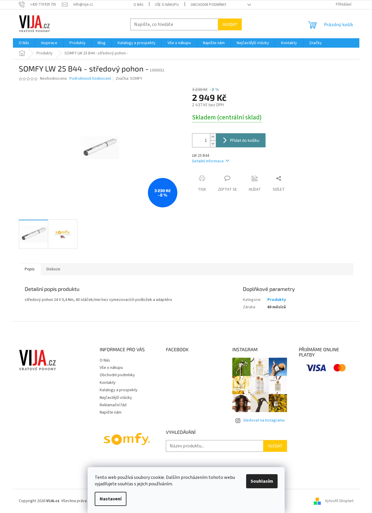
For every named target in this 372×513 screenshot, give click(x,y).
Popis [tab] (30, 269)
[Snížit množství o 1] (213, 143)
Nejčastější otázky (116, 398)
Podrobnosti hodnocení (90, 78)
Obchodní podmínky (208, 4)
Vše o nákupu (167, 4)
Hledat (230, 24)
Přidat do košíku (244, 140)
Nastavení (110, 499)
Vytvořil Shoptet (339, 501)
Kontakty (108, 383)
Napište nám (110, 412)
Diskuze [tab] (53, 269)
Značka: (129, 78)
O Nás (138, 4)
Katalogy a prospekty (119, 390)
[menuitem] (24, 43)
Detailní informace (208, 161)
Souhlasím (262, 481)
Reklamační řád (113, 405)
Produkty (276, 300)
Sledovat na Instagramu (264, 420)
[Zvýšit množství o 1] (213, 137)
